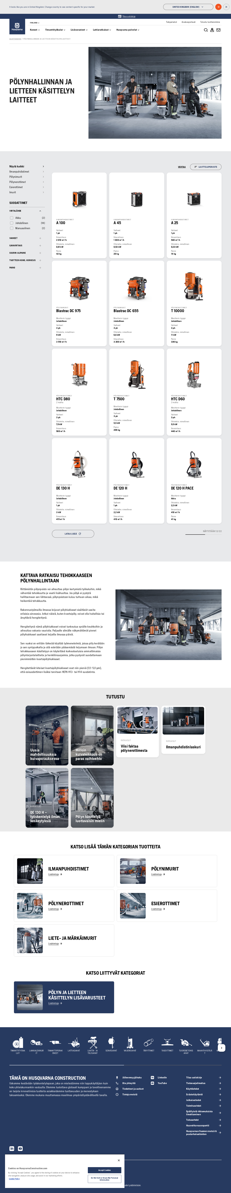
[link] (127, 16)
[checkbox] (15, 218)
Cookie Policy (14, 1179)
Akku (18, 217)
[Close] (118, 1160)
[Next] (221, 1048)
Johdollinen (21, 223)
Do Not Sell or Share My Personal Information (104, 1179)
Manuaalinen (22, 228)
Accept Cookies (104, 1170)
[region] (64, 1171)
